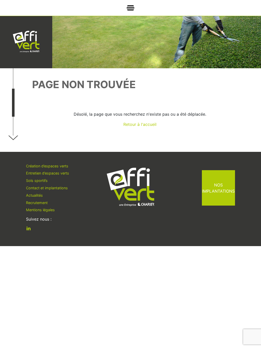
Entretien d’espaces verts (47, 173)
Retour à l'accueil (139, 124)
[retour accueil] (26, 41)
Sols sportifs (37, 180)
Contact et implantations (47, 188)
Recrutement (37, 202)
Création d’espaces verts (47, 166)
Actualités (34, 195)
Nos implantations (218, 188)
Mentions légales (40, 210)
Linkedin (32, 229)
